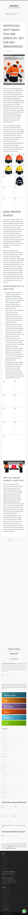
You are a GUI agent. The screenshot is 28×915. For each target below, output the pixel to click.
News (7, 711)
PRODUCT (4, 787)
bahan (15, 129)
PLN (3, 779)
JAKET (3, 759)
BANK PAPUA (4, 733)
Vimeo (17, 17)
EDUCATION (4, 746)
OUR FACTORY (5, 889)
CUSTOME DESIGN (6, 892)
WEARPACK (4, 797)
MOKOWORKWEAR (6, 774)
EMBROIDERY (4, 868)
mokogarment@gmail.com (10, 874)
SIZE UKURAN (4, 899)
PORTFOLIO (4, 785)
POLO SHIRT (4, 782)
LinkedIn (20, 17)
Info (10, 694)
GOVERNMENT (5, 749)
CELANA (3, 866)
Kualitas (6, 700)
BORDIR (3, 741)
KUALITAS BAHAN (5, 897)
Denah (6, 723)
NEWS (3, 777)
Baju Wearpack (7, 88)
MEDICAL (4, 769)
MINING (3, 772)
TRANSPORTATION (6, 792)
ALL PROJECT (4, 731)
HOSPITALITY (4, 751)
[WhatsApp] (24, 911)
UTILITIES (4, 795)
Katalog (8, 717)
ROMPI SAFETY (5, 790)
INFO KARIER (4, 902)
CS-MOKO (14, 658)
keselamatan (12, 300)
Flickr (14, 17)
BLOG (5, 51)
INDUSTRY (4, 754)
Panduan (8, 706)
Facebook (8, 17)
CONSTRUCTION (5, 743)
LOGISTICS (4, 764)
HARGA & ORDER (5, 894)
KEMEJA (3, 761)
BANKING (4, 736)
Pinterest (11, 17)
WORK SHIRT (4, 858)
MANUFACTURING (5, 767)
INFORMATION (10, 51)
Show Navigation (23, 14)
